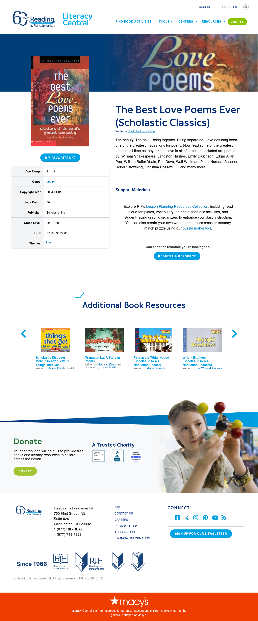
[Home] (36, 12)
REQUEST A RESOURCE (177, 256)
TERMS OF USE (127, 532)
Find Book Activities (134, 21)
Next (234, 333)
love (48, 242)
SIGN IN (204, 7)
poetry (51, 182)
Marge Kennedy (156, 368)
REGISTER (229, 7)
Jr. (74, 368)
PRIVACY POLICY (126, 526)
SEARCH (246, 7)
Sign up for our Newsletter (201, 533)
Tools (164, 21)
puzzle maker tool (197, 228)
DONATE (237, 22)
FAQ (117, 507)
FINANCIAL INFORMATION (132, 538)
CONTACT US (125, 513)
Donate (25, 471)
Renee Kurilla (108, 367)
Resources (211, 21)
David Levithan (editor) (141, 131)
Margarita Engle (107, 364)
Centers (185, 21)
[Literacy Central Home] (77, 12)
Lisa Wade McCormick (209, 368)
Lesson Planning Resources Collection (177, 206)
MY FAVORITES (58, 158)
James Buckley (58, 368)
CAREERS (121, 520)
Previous (23, 333)
